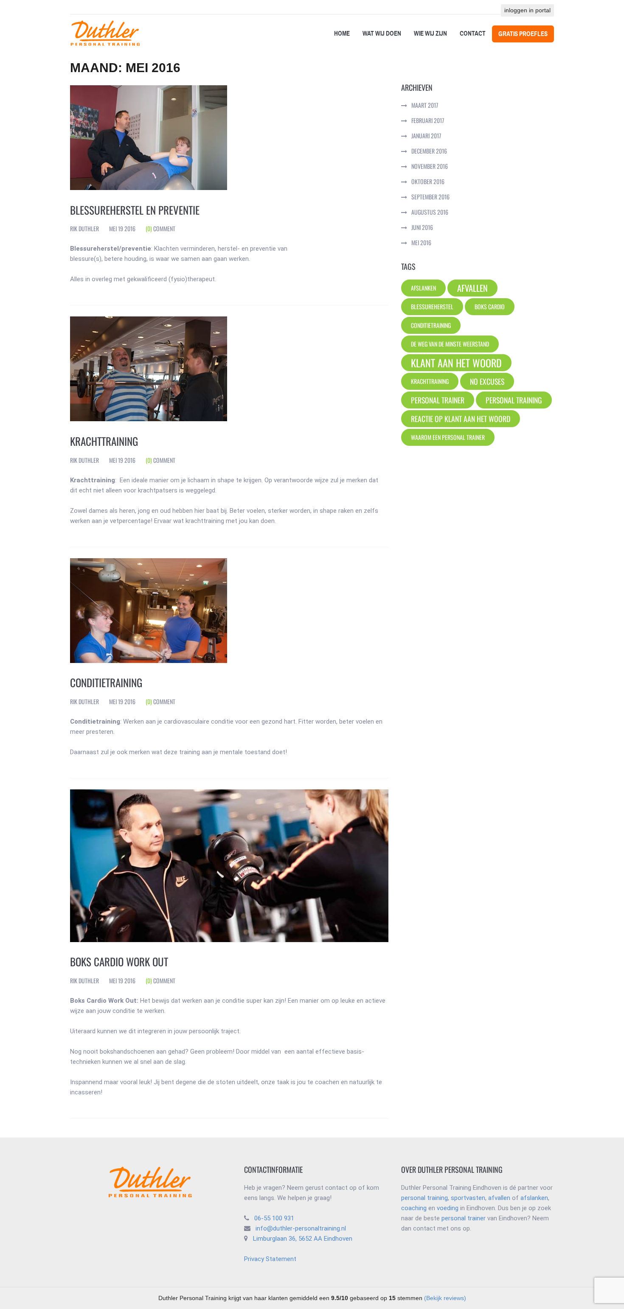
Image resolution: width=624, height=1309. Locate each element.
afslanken (534, 1198)
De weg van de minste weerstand (450, 343)
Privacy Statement (270, 1259)
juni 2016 (422, 227)
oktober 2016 (427, 181)
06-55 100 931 (274, 1218)
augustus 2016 (429, 211)
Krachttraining (104, 441)
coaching (414, 1208)
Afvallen (472, 288)
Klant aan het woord (456, 362)
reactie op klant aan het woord (460, 418)
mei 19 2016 (122, 228)
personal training (514, 400)
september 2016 (430, 196)
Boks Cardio (490, 306)
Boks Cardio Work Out (119, 961)
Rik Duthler (84, 228)
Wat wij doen (382, 33)
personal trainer (437, 400)
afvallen (499, 1198)
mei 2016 (421, 242)
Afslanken (423, 287)
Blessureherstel (432, 306)
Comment (160, 228)
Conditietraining (106, 682)
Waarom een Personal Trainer (448, 437)
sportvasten (468, 1198)
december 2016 (429, 150)
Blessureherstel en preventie (135, 210)
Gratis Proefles (523, 34)
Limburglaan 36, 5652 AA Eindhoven (302, 1238)
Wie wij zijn (430, 33)
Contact (473, 33)
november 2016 (429, 166)
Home (342, 33)
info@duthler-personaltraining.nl (299, 1228)
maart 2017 (424, 105)
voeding (447, 1208)
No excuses (487, 381)
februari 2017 (427, 120)
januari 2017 (426, 135)
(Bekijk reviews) (445, 1298)
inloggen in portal (527, 10)
